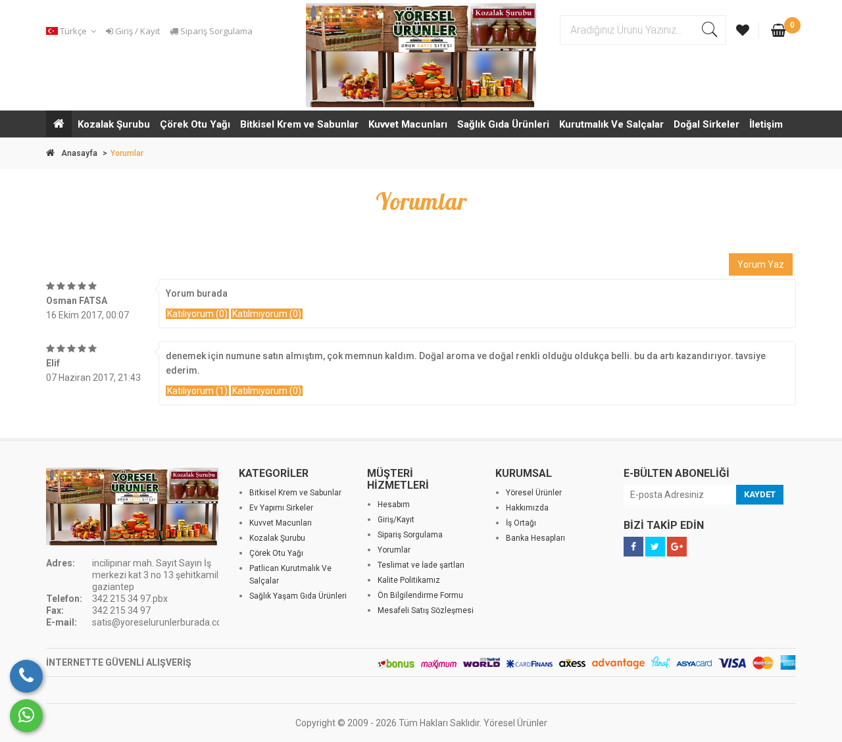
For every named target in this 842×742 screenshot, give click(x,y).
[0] (778, 31)
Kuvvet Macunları (407, 124)
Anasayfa (79, 153)
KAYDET (760, 494)
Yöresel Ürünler (534, 492)
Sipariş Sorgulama (215, 31)
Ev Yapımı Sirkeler (281, 507)
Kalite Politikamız (409, 580)
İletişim (766, 124)
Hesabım (394, 504)
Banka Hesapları (535, 538)
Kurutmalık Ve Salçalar (611, 124)
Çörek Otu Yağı (195, 124)
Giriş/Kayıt (396, 519)
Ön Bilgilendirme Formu (420, 595)
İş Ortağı (521, 523)
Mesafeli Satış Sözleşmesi (426, 610)
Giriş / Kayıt (136, 31)
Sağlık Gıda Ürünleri (503, 124)
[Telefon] (26, 676)
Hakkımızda (527, 507)
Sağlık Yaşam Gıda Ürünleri (298, 596)
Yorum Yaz (760, 264)
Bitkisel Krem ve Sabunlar (299, 124)
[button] (73, 31)
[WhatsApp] (26, 715)
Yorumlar (394, 550)
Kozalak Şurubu (114, 124)
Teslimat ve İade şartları (421, 565)
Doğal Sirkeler (706, 124)
